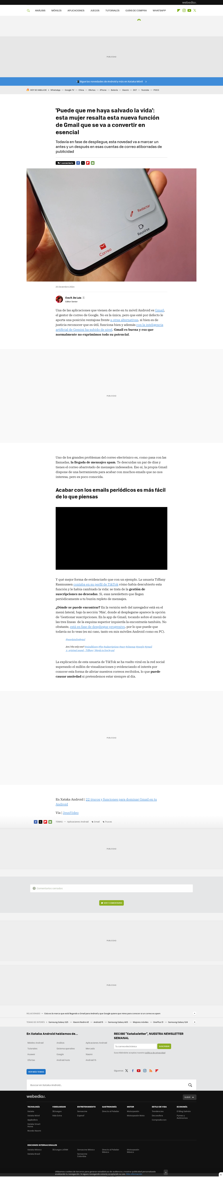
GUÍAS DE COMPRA (136, 10)
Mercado (90, 1048)
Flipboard (179, 10)
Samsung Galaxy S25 (59, 1022)
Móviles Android (35, 1042)
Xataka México (34, 1149)
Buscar (190, 1085)
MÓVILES (56, 10)
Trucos (108, 821)
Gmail (159, 310)
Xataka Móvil (33, 1115)
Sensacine (82, 1111)
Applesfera (32, 1119)
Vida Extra (57, 1115)
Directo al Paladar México (110, 1150)
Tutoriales (32, 1048)
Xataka (30, 1111)
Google (60, 1054)
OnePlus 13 (158, 1022)
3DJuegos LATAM (60, 1149)
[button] (74, 297)
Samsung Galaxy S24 (178, 1022)
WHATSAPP (159, 10)
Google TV (69, 89)
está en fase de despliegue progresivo (97, 627)
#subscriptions (111, 646)
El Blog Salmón (184, 1111)
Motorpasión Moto (136, 1115)
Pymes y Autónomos (182, 1116)
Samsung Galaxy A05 (118, 1022)
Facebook (78, 163)
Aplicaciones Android (78, 821)
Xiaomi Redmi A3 (81, 1022)
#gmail (148, 646)
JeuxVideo (71, 813)
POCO (156, 89)
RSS (150, 1070)
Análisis (60, 1042)
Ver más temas (36, 1071)
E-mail (93, 163)
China (81, 89)
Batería (114, 89)
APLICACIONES (76, 10)
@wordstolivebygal (75, 639)
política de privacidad (155, 1052)
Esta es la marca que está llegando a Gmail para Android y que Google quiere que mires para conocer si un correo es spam (102, 1013)
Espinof (80, 1115)
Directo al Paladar (110, 1111)
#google (140, 646)
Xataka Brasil (33, 1153)
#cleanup (130, 646)
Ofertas (91, 89)
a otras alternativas (124, 320)
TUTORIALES (112, 10)
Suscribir (164, 1046)
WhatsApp (55, 89)
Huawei (31, 1054)
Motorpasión (133, 1111)
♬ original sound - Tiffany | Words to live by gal (90, 650)
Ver (113, 902)
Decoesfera (157, 1115)
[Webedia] (189, 2)
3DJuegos (57, 1111)
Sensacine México (86, 1149)
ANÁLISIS (40, 10)
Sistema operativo (66, 1048)
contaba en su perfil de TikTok (95, 584)
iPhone (103, 89)
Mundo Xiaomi (34, 1130)
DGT (135, 89)
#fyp (100, 646)
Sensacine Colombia (82, 1155)
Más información (134, 1173)
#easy (122, 646)
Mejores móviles (141, 1022)
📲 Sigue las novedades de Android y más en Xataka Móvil (109, 81)
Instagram (184, 10)
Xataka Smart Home (33, 1125)
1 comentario (66, 162)
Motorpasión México (133, 1150)
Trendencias (158, 1111)
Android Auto (63, 1059)
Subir (187, 1097)
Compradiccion (159, 1119)
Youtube (189, 10)
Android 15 (99, 1022)
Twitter (194, 10)
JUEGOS (94, 10)
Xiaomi (125, 89)
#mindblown (91, 646)
